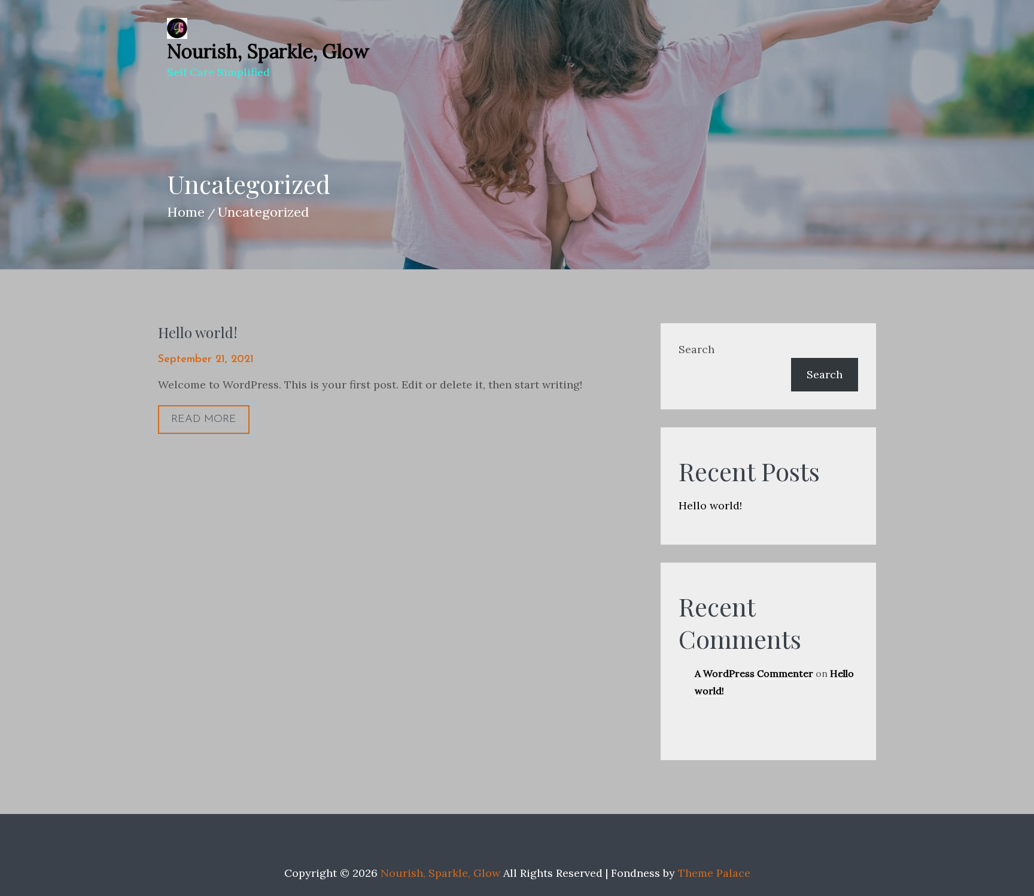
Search (696, 349)
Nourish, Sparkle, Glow (268, 51)
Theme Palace (714, 873)
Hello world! (198, 332)
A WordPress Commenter (754, 673)
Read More (203, 419)
